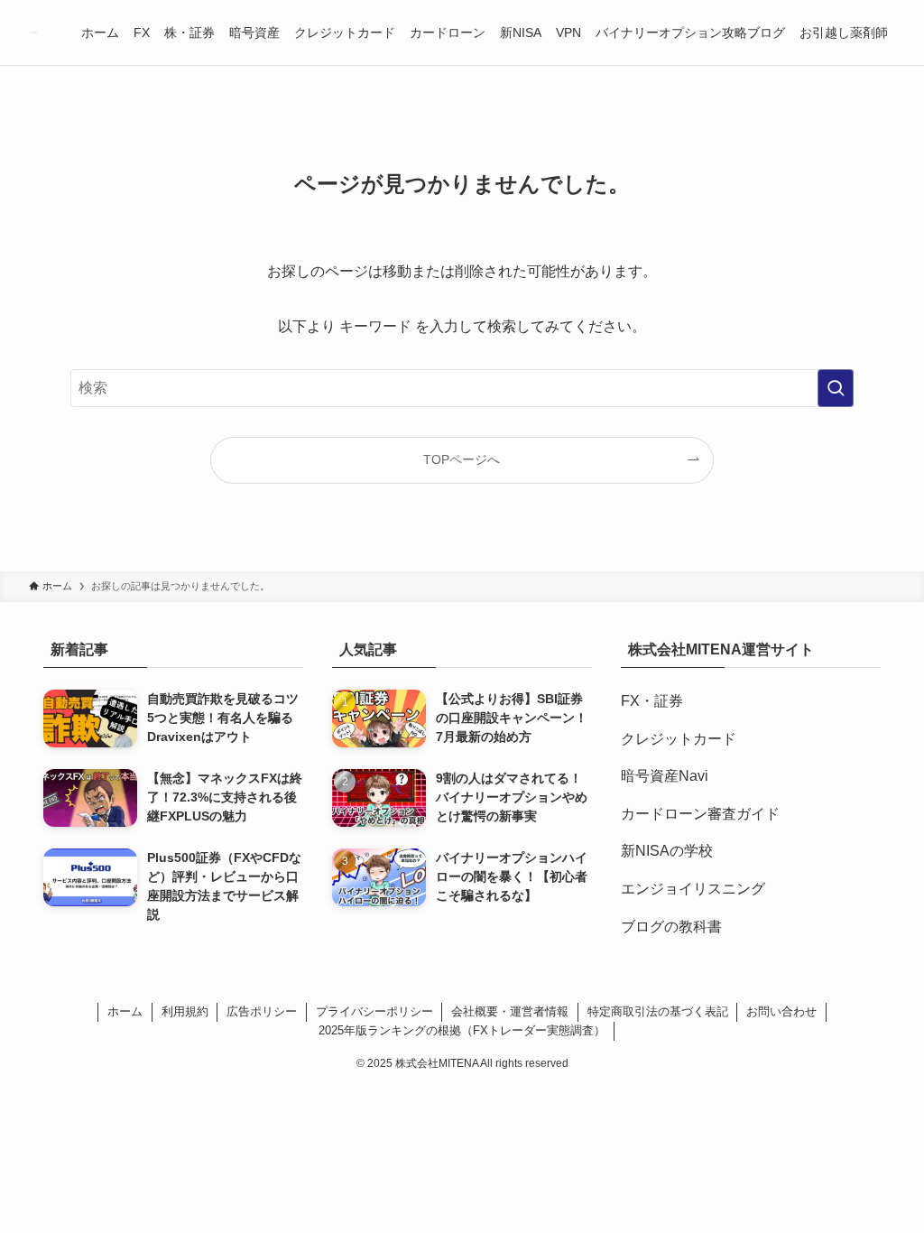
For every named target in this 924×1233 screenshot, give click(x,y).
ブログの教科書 (671, 926)
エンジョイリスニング (693, 888)
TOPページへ (461, 459)
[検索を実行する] (836, 388)
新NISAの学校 (667, 850)
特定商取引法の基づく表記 (657, 1011)
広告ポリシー (261, 1011)
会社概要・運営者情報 (509, 1011)
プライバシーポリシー (374, 1011)
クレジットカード (678, 738)
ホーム (125, 1011)
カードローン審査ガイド (700, 813)
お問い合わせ (781, 1011)
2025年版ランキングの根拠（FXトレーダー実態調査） (462, 1030)
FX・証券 (652, 701)
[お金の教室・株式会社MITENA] (33, 32)
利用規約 (185, 1011)
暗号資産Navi (664, 775)
